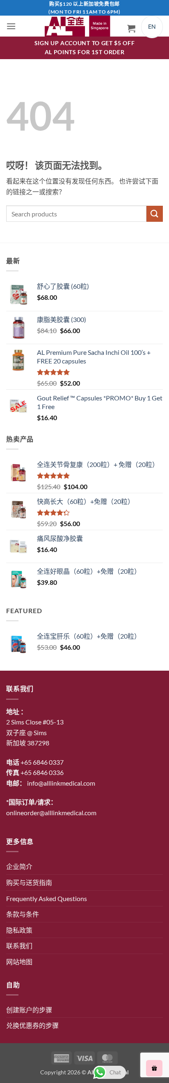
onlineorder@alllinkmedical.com (51, 812)
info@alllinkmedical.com (61, 783)
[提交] (154, 214)
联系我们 (19, 946)
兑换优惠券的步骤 (32, 1025)
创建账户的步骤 (29, 1010)
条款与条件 (22, 914)
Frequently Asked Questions (46, 898)
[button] (11, 26)
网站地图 (19, 962)
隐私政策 (19, 930)
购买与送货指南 (29, 882)
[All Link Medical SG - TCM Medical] (80, 26)
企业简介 (19, 866)
